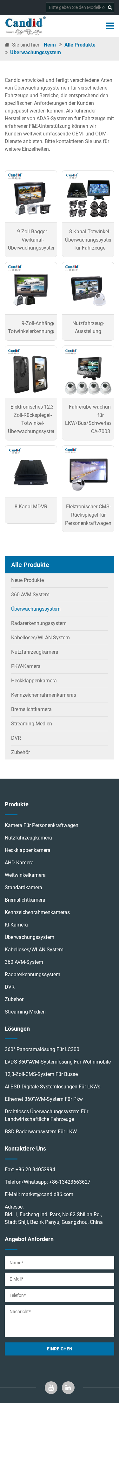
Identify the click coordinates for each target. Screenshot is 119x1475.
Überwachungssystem (35, 52)
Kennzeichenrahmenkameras (43, 695)
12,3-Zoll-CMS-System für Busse (41, 1074)
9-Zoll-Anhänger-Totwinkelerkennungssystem (40, 327)
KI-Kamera (16, 925)
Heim (50, 45)
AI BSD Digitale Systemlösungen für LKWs (52, 1087)
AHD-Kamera (19, 863)
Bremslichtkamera (31, 709)
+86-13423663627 (69, 1182)
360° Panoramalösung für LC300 (42, 1049)
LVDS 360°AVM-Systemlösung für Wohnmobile (58, 1062)
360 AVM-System (30, 595)
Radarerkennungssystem (39, 623)
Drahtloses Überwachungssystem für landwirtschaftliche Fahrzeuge (46, 1115)
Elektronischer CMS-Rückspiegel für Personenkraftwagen (88, 515)
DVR (16, 738)
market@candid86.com (47, 1194)
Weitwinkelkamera (25, 875)
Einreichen (59, 1348)
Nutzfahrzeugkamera (34, 652)
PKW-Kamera (26, 666)
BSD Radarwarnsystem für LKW (41, 1132)
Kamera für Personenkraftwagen (41, 825)
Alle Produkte (80, 45)
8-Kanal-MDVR (31, 507)
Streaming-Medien (31, 724)
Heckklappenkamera (34, 681)
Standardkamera (23, 887)
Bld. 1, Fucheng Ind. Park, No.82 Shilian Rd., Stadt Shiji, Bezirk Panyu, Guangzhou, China (54, 1218)
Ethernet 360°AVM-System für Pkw (44, 1099)
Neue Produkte (27, 580)
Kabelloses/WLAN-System (40, 638)
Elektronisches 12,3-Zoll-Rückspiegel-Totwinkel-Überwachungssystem (32, 419)
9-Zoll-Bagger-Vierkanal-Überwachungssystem (32, 240)
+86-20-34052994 (35, 1169)
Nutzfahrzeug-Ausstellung (88, 327)
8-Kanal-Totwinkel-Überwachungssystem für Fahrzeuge (90, 240)
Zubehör (20, 752)
